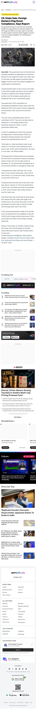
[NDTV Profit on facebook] (9, 669)
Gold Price (6, 619)
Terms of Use (12, 702)
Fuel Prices (6, 622)
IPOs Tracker (6, 595)
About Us (6, 702)
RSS (31, 702)
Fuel (2, 240)
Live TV (20, 590)
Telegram (21, 631)
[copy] (34, 45)
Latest (25, 240)
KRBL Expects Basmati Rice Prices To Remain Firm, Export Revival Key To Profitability (13, 477)
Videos (20, 617)
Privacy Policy (20, 702)
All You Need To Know (9, 440)
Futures (5, 592)
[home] (10, 1)
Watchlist (21, 587)
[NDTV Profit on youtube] (22, 669)
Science (5, 617)
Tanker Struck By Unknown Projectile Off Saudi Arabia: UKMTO (10, 522)
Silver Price (21, 619)
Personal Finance (19, 238)
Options (20, 592)
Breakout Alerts (7, 590)
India (19, 609)
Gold (6, 240)
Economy (5, 606)
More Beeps (17, 417)
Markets (5, 603)
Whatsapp (21, 634)
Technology (21, 611)
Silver (13, 240)
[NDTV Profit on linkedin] (19, 669)
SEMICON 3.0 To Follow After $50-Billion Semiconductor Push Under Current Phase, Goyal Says (11, 544)
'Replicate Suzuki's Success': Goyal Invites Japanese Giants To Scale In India (17, 512)
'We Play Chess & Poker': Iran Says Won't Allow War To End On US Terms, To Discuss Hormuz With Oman (11, 556)
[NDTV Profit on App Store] (24, 695)
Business (11, 235)
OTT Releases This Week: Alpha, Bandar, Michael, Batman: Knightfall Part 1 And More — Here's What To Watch (11, 533)
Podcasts (5, 634)
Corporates (4, 41)
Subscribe (5, 447)
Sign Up (18, 650)
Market (29, 235)
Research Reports (23, 606)
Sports (5, 614)
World (4, 611)
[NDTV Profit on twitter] (12, 669)
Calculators (21, 622)
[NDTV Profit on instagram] (16, 669)
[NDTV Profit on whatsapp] (26, 669)
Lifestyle (20, 614)
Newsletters (6, 631)
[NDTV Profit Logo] (18, 572)
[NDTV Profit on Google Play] (11, 695)
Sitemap (27, 702)
